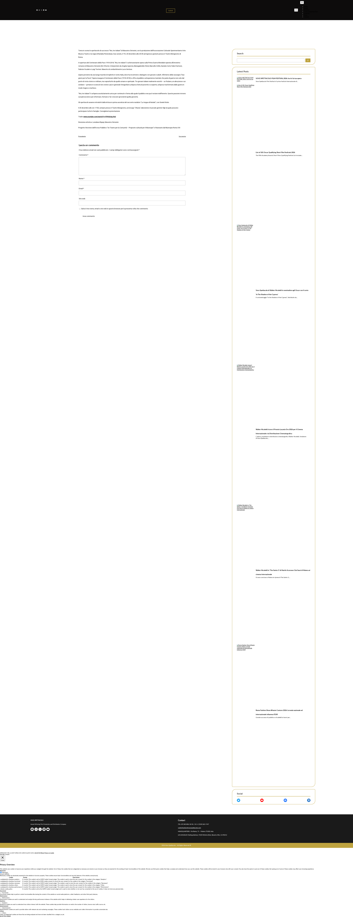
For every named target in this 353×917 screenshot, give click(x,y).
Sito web (82, 199)
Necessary (5, 872)
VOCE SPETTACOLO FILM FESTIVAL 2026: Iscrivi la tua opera (278, 78)
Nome (81, 179)
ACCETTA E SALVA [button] (5, 916)
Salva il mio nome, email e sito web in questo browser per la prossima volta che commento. (114, 209)
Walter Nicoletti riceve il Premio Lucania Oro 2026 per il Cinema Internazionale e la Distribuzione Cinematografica (279, 431)
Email (81, 189)
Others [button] (2, 911)
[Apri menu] (296, 10)
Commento (83, 155)
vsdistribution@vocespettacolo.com (189, 828)
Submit (170, 10)
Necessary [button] (3, 870)
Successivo (182, 136)
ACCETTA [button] (37, 853)
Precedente (82, 136)
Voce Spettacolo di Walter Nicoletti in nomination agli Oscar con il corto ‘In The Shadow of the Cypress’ (282, 292)
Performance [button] (3, 896)
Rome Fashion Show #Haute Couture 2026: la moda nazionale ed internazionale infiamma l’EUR (279, 712)
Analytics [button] (2, 901)
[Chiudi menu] (302, 2)
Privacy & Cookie (49, 853)
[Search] (307, 60)
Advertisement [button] (4, 906)
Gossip (191, 37)
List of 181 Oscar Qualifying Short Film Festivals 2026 (275, 152)
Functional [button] (3, 891)
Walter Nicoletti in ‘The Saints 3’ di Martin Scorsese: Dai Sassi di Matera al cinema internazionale (283, 572)
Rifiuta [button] (42, 853)
